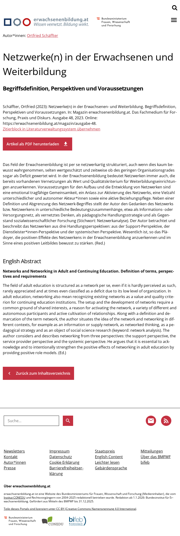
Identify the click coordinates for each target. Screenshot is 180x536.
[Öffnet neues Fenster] (20, 521)
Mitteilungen (152, 451)
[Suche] (174, 7)
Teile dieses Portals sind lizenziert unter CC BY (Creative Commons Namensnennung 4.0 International (70, 509)
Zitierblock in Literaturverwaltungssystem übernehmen (51, 129)
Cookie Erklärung (64, 462)
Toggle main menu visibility (174, 19)
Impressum (59, 451)
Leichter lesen (107, 462)
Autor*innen (15, 462)
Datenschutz (60, 456)
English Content (109, 456)
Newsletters (14, 451)
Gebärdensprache (111, 468)
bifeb (145, 462)
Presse (10, 468)
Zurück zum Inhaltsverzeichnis (38, 373)
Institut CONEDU (14, 498)
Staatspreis (105, 451)
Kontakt (11, 456)
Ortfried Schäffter (42, 35)
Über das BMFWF (156, 456)
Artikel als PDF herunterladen (37, 144)
